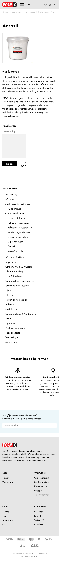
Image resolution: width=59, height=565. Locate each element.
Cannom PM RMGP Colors (18, 267)
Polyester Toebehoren (18, 223)
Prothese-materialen (15, 328)
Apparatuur (11, 262)
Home (5, 12)
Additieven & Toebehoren (37, 12)
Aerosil (56, 12)
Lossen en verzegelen (16, 299)
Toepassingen (12, 337)
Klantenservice (40, 486)
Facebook (38, 511)
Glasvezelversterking (18, 237)
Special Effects (12, 332)
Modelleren (11, 309)
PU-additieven (15, 208)
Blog (4, 515)
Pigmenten (10, 323)
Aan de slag (11, 194)
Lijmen (8, 290)
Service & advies (41, 482)
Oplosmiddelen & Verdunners (20, 314)
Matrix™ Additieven (17, 251)
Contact (5, 524)
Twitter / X (39, 520)
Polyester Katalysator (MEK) (21, 227)
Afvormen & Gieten (15, 257)
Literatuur (10, 295)
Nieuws (5, 511)
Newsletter (39, 524)
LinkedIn (38, 515)
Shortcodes (11, 342)
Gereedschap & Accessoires (19, 281)
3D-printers (10, 199)
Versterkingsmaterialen (19, 232)
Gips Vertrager (15, 241)
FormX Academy (13, 276)
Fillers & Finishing (14, 271)
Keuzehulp (16, 12)
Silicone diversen (16, 213)
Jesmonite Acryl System (17, 285)
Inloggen (38, 490)
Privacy (5, 477)
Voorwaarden (8, 482)
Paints (8, 318)
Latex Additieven (16, 218)
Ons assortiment (41, 477)
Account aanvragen (43, 494)
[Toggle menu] (22, 4)
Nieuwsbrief (7, 520)
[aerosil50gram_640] (17, 48)
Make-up (9, 304)
